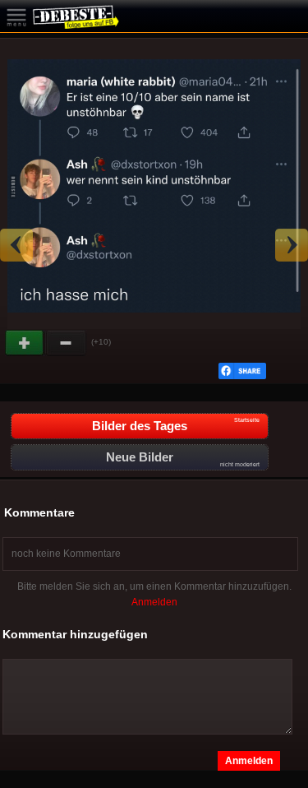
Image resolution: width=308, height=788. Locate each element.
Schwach (66, 343)
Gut (25, 343)
